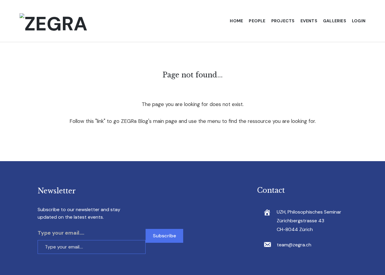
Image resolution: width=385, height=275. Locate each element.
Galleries (334, 20)
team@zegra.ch (294, 245)
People (257, 20)
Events (308, 20)
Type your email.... (61, 232)
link (100, 121)
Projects (283, 20)
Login (358, 20)
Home (236, 20)
